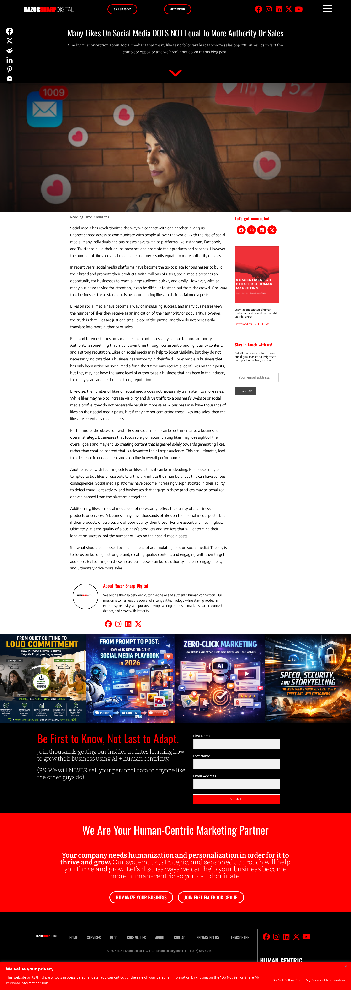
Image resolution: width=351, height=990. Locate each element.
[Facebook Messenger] (9, 79)
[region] (175, 976)
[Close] (346, 966)
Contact (180, 938)
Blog (113, 938)
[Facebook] (259, 9)
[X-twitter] (289, 9)
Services (94, 938)
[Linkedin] (279, 9)
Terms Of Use (239, 938)
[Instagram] (269, 9)
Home (73, 938)
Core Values (136, 938)
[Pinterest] (9, 69)
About (160, 938)
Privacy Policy (208, 938)
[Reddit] (9, 50)
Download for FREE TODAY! (252, 324)
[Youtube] (299, 9)
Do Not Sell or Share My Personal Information (308, 980)
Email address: (247, 369)
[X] (9, 41)
